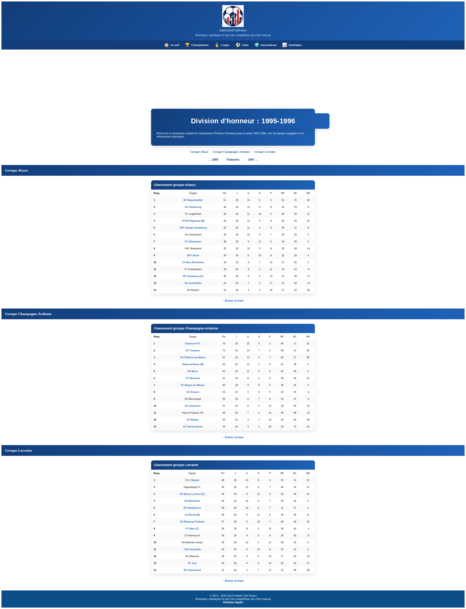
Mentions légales (233, 602)
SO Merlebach (192, 501)
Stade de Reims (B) (193, 364)
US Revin (192, 371)
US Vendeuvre (193, 405)
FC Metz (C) (192, 528)
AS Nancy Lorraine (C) (192, 494)
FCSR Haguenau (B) (193, 220)
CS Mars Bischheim (193, 262)
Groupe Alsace (199, 151)
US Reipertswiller (193, 200)
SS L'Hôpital (192, 480)
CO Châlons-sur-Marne (193, 357)
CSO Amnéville (192, 549)
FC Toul (192, 563)
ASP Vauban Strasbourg (193, 227)
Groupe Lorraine (265, 151)
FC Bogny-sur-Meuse (192, 385)
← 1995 (213, 159)
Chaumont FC (192, 343)
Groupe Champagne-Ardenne (231, 151)
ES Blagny (193, 419)
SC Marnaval (193, 378)
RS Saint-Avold (192, 570)
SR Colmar (193, 255)
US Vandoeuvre (192, 507)
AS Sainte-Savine (192, 426)
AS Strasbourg (193, 207)
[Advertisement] (233, 76)
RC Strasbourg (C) (193, 276)
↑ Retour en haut (233, 300)
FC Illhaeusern (193, 241)
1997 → (253, 159)
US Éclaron (192, 392)
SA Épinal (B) (192, 514)
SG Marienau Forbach (192, 521)
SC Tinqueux (192, 350)
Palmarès (233, 159)
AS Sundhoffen (193, 283)
